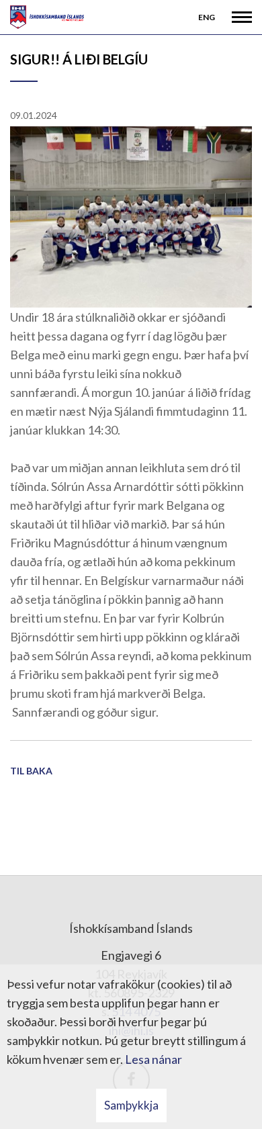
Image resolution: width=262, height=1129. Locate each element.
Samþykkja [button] (131, 1105)
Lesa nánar (153, 1059)
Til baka (31, 770)
